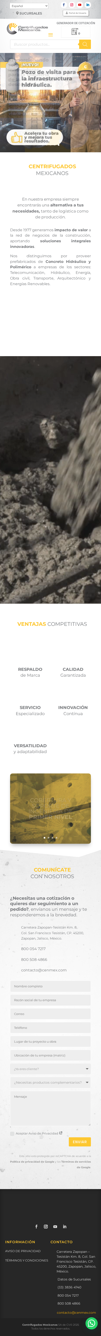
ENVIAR (80, 1142)
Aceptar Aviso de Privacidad (37, 1133)
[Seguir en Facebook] (64, 5)
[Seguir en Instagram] (72, 5)
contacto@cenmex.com (76, 1312)
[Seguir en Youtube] (80, 5)
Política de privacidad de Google (32, 1161)
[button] (91, 1323)
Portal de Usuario (77, 13)
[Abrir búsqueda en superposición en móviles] (50, 44)
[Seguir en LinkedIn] (88, 5)
